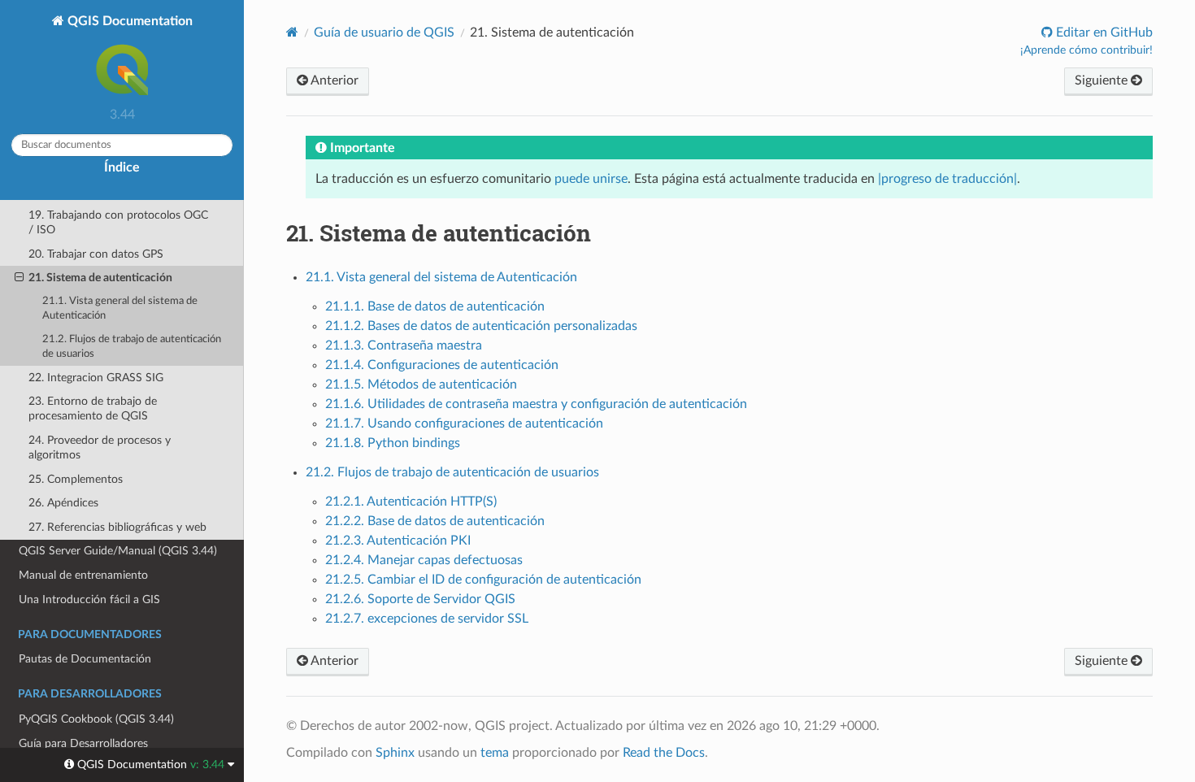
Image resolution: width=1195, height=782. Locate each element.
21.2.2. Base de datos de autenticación (435, 521)
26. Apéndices (63, 503)
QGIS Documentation (128, 21)
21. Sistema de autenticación (100, 278)
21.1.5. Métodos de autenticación (421, 384)
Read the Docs (664, 752)
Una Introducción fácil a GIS (89, 599)
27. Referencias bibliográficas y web (117, 527)
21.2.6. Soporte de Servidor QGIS (420, 599)
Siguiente (1103, 80)
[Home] (292, 32)
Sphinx (395, 752)
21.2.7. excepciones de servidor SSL (426, 618)
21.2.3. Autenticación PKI (398, 540)
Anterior (333, 80)
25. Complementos (75, 479)
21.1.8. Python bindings (392, 443)
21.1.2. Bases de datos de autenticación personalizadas (481, 325)
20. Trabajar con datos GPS (95, 254)
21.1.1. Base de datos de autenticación (435, 306)
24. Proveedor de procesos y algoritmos (99, 447)
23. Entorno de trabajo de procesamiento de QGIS (92, 408)
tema (494, 752)
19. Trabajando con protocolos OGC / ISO (118, 222)
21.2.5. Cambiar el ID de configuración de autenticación (483, 579)
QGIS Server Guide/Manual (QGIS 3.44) (118, 551)
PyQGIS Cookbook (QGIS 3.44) (96, 719)
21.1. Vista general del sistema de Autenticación (120, 308)
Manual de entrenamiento (83, 575)
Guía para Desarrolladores (83, 743)
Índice (122, 167)
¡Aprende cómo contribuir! (1086, 50)
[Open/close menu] (19, 278)
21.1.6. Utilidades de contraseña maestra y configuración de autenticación (536, 404)
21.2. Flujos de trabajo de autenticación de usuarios (131, 346)
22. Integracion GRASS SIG (95, 377)
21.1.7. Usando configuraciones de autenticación (464, 423)
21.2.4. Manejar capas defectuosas (424, 560)
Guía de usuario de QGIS (384, 32)
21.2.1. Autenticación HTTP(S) (411, 501)
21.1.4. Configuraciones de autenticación (441, 364)
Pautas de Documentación (85, 659)
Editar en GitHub (1103, 32)
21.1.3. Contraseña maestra (403, 345)
